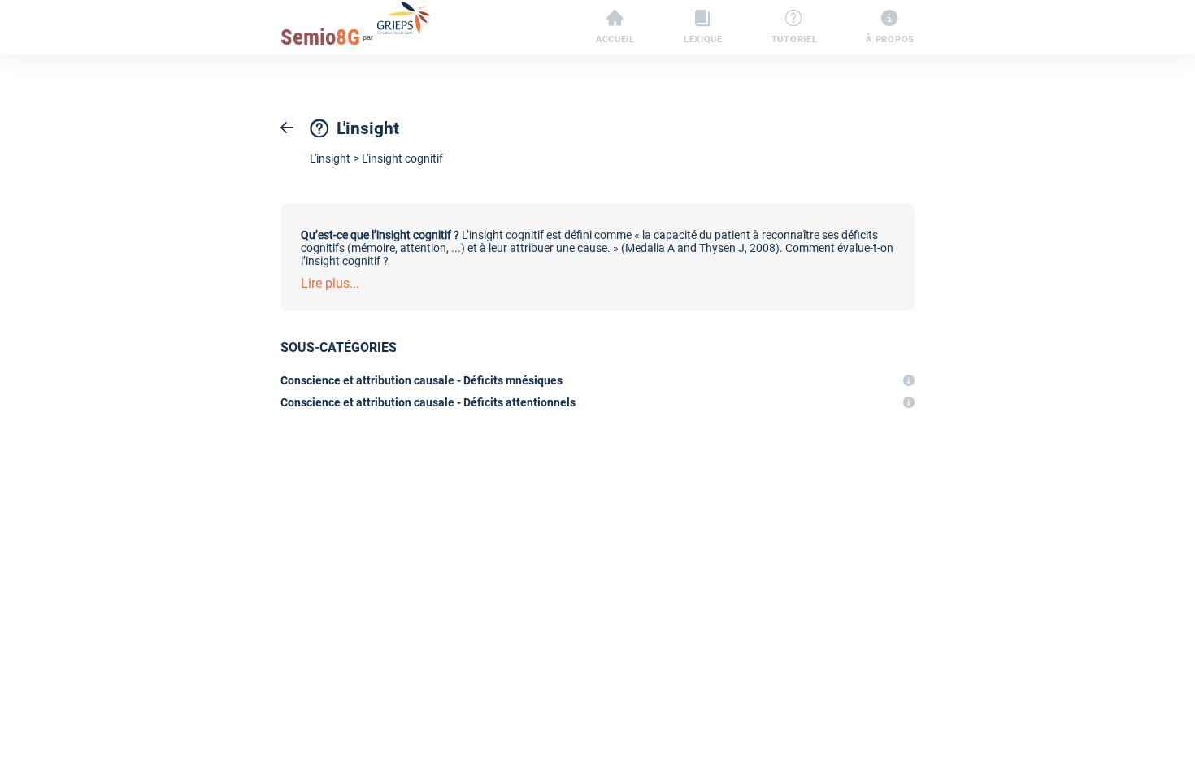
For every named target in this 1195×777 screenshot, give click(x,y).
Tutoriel (794, 39)
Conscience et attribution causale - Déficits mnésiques (421, 380)
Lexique (703, 39)
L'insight (330, 158)
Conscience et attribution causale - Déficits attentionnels (428, 402)
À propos (890, 39)
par (326, 37)
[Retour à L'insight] (286, 127)
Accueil (615, 39)
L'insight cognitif (402, 158)
